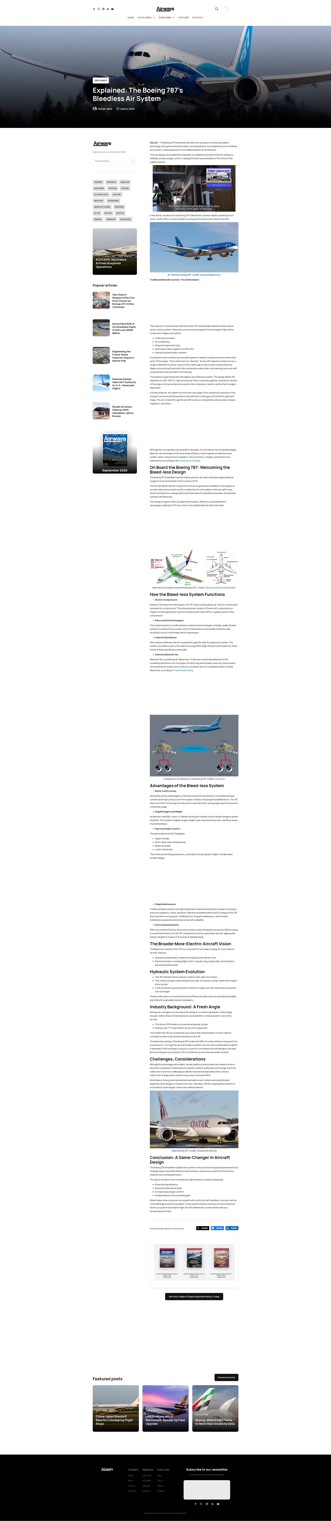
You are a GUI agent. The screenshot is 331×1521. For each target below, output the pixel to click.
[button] (225, 9)
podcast (197, 17)
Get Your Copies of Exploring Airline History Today (194, 1296)
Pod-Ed (108, 213)
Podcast (160, 1491)
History (117, 194)
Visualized (125, 219)
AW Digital (146, 1480)
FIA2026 (125, 188)
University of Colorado (189, 460)
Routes (120, 213)
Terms (160, 1480)
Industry (98, 201)
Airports (111, 182)
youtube (183, 17)
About (130, 1475)
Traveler (110, 219)
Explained (101, 80)
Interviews (113, 201)
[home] (165, 9)
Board (130, 1480)
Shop (159, 1475)
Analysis (125, 182)
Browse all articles (226, 1377)
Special (98, 219)
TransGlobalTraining (183, 670)
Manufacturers (102, 207)
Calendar (146, 1486)
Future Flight (101, 194)
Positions (132, 1491)
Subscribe (146, 1475)
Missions (119, 207)
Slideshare (220, 778)
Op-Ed (97, 213)
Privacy (160, 1486)
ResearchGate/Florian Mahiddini (220, 587)
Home (131, 17)
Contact (131, 1486)
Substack (146, 1491)
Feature (113, 188)
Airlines (98, 182)
